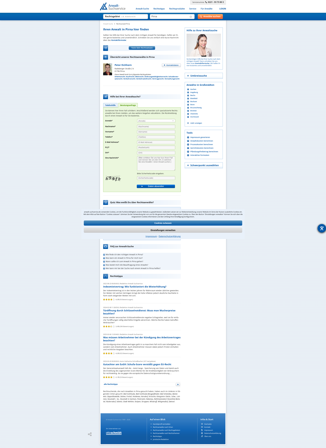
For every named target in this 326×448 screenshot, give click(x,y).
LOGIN (222, 8)
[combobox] (156, 121)
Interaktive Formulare (199, 155)
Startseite (208, 424)
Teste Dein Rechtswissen (142, 48)
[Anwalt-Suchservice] (114, 6)
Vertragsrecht (158, 79)
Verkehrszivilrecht (143, 79)
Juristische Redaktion (161, 439)
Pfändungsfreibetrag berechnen (204, 151)
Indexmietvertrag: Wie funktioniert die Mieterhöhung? (134, 286)
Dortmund (194, 117)
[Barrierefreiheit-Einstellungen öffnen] (322, 228)
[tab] (110, 105)
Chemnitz (194, 114)
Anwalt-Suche (142, 8)
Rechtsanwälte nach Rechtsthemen (166, 433)
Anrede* (109, 120)
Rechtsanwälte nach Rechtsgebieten (166, 430)
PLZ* (107, 147)
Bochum (193, 101)
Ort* (107, 152)
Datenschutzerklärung (170, 236)
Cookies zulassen (163, 223)
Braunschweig (196, 108)
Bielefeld (193, 98)
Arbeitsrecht (120, 76)
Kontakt (207, 427)
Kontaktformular (118, 40)
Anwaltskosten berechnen (201, 141)
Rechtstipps (159, 8)
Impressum (151, 236)
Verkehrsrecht (129, 79)
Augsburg (194, 92)
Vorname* (109, 131)
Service (192, 8)
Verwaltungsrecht (172, 79)
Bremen (193, 111)
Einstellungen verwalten (163, 230)
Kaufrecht (130, 76)
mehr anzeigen (196, 123)
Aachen (193, 89)
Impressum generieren (200, 137)
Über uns (207, 436)
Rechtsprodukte (177, 8)
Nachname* (110, 126)
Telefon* (109, 137)
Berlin (192, 95)
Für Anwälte (206, 8)
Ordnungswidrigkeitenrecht (156, 76)
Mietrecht (139, 76)
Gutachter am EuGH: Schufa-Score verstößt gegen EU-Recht (137, 364)
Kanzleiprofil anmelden (161, 424)
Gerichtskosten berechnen (201, 148)
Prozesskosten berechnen (201, 144)
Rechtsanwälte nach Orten (163, 427)
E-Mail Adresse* (112, 142)
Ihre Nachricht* (112, 158)
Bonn (192, 104)
